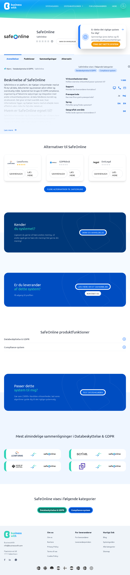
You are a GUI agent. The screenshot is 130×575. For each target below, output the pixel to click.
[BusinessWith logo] (13, 6)
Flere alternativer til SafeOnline (65, 189)
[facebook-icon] (4, 559)
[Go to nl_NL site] (71, 568)
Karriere (50, 542)
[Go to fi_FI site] (65, 568)
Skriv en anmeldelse (67, 41)
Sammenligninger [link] (48, 58)
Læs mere (8, 130)
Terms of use (52, 551)
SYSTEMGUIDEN (52, 6)
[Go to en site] (91, 568)
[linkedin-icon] (9, 559)
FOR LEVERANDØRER (98, 6)
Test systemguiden (93, 392)
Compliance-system (108, 70)
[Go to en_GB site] (45, 568)
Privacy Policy (52, 546)
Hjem (9, 69)
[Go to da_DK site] (38, 568)
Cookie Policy (52, 556)
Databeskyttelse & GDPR (23, 69)
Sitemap (106, 551)
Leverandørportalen (83, 542)
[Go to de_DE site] (52, 568)
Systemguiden (109, 542)
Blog (105, 537)
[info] (52, 41)
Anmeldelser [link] (13, 58)
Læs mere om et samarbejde (93, 286)
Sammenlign (16, 173)
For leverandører (81, 537)
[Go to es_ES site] (58, 568)
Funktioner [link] (29, 58)
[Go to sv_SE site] (85, 568)
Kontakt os (93, 293)
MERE (114, 6)
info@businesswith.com (13, 545)
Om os (49, 537)
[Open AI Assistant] (15, 559)
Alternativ (67, 58)
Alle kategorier (109, 546)
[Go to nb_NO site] (78, 568)
